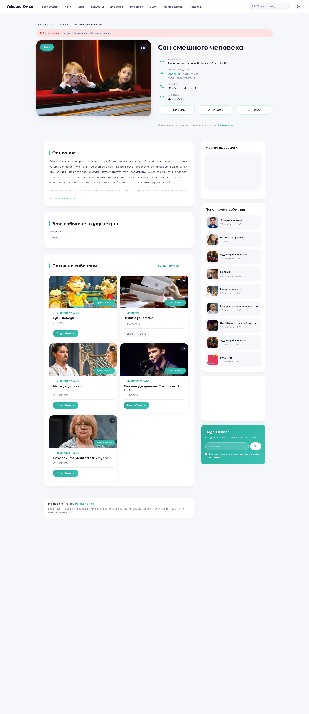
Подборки (196, 6)
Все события (50, 6)
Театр (81, 6)
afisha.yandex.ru (226, 125)
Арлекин (65, 24)
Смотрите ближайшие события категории (86, 33)
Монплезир (133, 324)
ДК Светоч (133, 395)
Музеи (153, 6)
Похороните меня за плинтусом (81, 458)
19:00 (130, 333)
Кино (68, 6)
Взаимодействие (138, 318)
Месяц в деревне (67, 386)
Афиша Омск (20, 6)
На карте (217, 110)
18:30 (55, 237)
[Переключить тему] (298, 6)
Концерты (97, 6)
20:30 (143, 333)
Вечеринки (136, 6)
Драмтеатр (62, 395)
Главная (41, 24)
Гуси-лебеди (63, 318)
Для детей (116, 6)
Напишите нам (84, 503)
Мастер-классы (173, 6)
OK (256, 446)
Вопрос (256, 110)
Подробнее (64, 333)
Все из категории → (171, 265)
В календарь (178, 110)
